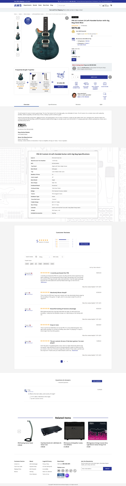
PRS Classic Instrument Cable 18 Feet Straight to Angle (46, 84)
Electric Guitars (27, 14)
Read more (44, 282)
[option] (74, 52)
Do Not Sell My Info (47, 466)
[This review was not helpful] (99, 287)
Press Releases (33, 474)
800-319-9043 (83, 97)
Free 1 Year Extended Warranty (105, 1)
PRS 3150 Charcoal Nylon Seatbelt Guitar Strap (33, 84)
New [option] (74, 59)
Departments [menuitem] (28, 5)
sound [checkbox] (27, 263)
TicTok (70, 470)
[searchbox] (30, 257)
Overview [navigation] (26, 104)
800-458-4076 (66, 464)
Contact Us (16, 464)
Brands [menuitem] (35, 5)
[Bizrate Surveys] (62, 476)
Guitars (20, 14)
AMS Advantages (34, 464)
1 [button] (61, 361)
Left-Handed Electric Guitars (38, 14)
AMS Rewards (33, 469)
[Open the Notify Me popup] (74, 68)
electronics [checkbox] (46, 263)
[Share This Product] (67, 18)
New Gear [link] (46, 5)
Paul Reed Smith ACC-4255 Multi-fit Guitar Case (51, 444)
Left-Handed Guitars (22, 134)
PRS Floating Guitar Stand (25, 443)
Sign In (106, 5)
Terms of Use (46, 474)
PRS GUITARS (30, 129)
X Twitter (74, 470)
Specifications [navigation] (52, 104)
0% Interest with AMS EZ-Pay (83, 38)
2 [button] (64, 361)
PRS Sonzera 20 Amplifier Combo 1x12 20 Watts (73, 444)
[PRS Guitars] (22, 127)
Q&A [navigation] (101, 104)
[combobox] (79, 5)
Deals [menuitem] (40, 5)
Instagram (62, 470)
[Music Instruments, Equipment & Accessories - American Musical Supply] (17, 5)
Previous (19, 431)
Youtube (58, 470)
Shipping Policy (17, 469)
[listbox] (92, 52)
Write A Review (84, 244)
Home (15, 14)
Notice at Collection (47, 471)
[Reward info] (96, 33)
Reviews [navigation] (78, 104)
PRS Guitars (75, 17)
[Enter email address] (93, 468)
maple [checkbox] (40, 263)
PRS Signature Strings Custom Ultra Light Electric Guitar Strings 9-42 (97, 444)
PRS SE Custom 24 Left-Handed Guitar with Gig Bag (20, 83)
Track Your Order (18, 466)
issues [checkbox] (52, 263)
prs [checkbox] (36, 263)
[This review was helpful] (96, 287)
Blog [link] (51, 5)
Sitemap (31, 471)
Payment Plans (33, 466)
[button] (111, 5)
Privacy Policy (46, 464)
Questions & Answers (63, 380)
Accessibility (45, 469)
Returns (16, 471)
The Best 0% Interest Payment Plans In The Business (87, 1)
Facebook (66, 470)
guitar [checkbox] (31, 263)
